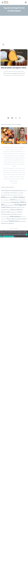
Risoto (8, 216)
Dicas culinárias (9, 205)
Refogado (3, 216)
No (1, 236)
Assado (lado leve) (14, 195)
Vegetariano (22, 221)
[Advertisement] (14, 28)
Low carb (4, 209)
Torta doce (18, 219)
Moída (13, 212)
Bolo (3, 197)
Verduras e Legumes (7, 223)
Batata (21, 195)
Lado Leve (5, 207)
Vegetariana (14, 221)
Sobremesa (15, 216)
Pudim (12, 214)
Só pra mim (11, 219)
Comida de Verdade (6, 202)
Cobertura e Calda (20, 200)
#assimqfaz (5, 190)
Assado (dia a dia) (5, 195)
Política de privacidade (8, 236)
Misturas (4, 212)
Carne (12, 200)
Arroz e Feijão (19, 192)
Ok (26, 234)
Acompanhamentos (16, 190)
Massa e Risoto (16, 210)
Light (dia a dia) (20, 207)
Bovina (2, 200)
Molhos (9, 212)
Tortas (24, 219)
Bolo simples (19, 197)
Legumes (13, 207)
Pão (15, 214)
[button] (2, 2)
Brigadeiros (7, 200)
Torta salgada (4, 221)
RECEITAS (19, 214)
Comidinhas (15, 202)
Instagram (20, 204)
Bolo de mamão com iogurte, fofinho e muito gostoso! (14, 68)
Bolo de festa (9, 197)
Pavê (16, 212)
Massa (8, 209)
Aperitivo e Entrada (10, 193)
